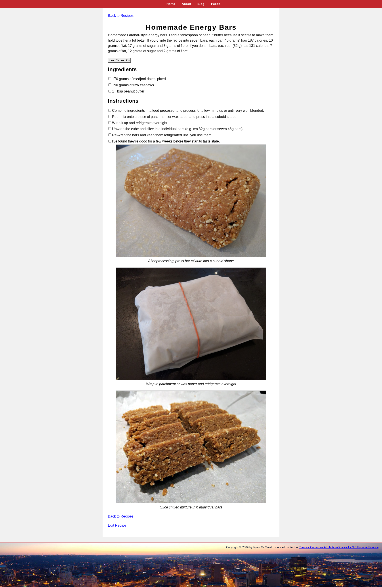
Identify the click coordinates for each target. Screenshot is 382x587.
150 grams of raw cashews (132, 85)
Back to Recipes (121, 15)
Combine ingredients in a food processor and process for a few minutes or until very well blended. (187, 110)
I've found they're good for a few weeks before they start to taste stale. (165, 141)
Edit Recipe (117, 525)
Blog (200, 4)
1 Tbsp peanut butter (127, 91)
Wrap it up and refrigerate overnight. (139, 123)
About (186, 4)
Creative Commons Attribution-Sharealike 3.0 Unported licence (338, 547)
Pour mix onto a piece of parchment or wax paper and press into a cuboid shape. (174, 117)
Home (170, 4)
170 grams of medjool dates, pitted (138, 79)
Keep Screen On (119, 60)
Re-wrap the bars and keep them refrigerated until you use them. (161, 135)
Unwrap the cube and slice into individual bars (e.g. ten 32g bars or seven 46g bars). (177, 129)
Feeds (215, 4)
